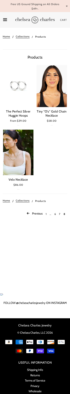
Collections (23, 36)
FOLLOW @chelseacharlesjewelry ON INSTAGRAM (35, 303)
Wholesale (35, 391)
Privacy (35, 386)
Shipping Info (35, 370)
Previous (37, 213)
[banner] (35, 20)
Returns (35, 375)
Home (6, 36)
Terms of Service (35, 380)
